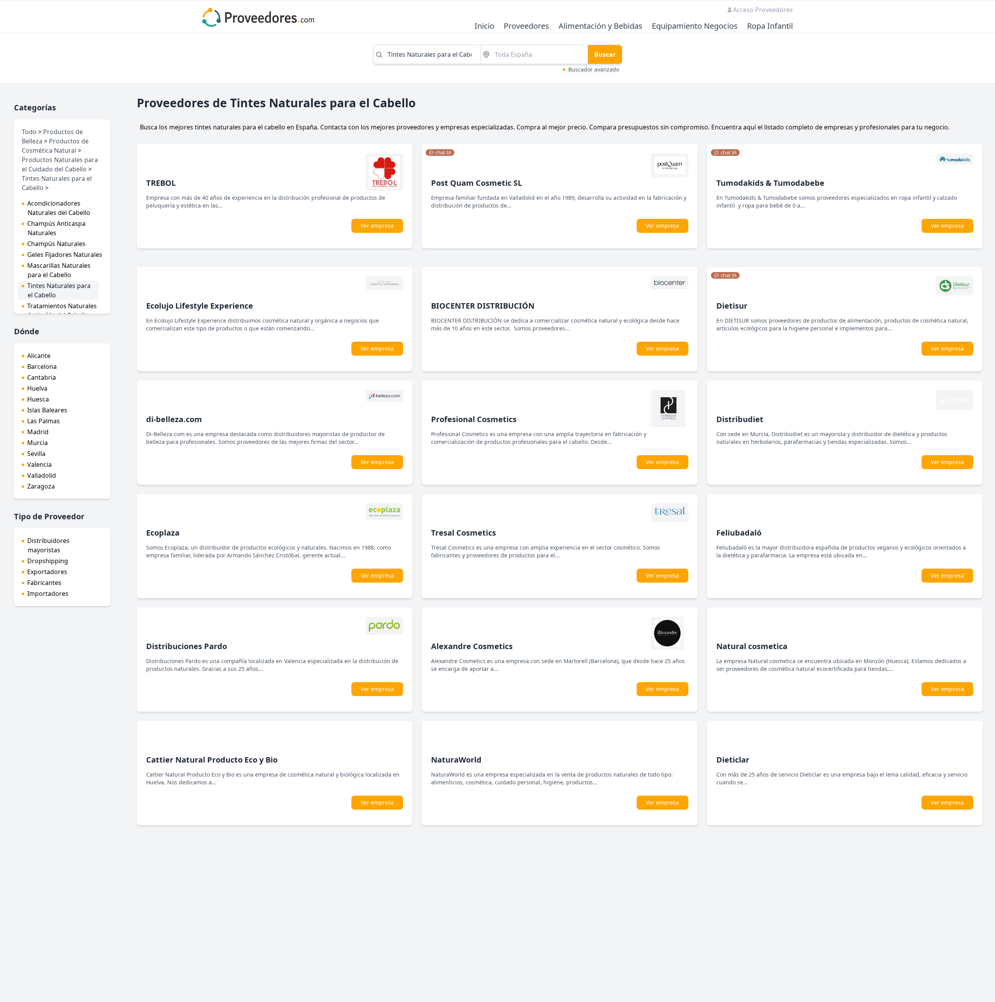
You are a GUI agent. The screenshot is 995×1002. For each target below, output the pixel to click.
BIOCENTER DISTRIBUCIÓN (482, 305)
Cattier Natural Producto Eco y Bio (212, 759)
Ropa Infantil (770, 26)
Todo (29, 131)
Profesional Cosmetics (474, 419)
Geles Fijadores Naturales (64, 254)
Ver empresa (377, 225)
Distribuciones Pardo (186, 646)
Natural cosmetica (751, 646)
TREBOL (161, 183)
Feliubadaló (738, 532)
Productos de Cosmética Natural (55, 146)
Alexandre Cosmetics (472, 646)
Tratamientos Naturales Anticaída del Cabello (62, 310)
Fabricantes (44, 582)
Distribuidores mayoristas (48, 545)
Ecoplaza (163, 532)
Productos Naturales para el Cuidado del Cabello (60, 164)
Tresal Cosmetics (463, 532)
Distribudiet (739, 419)
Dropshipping (47, 561)
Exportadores (47, 571)
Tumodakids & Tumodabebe (770, 183)
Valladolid (41, 475)
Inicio (484, 26)
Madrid (38, 432)
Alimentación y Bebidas (600, 26)
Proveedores (526, 26)
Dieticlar (732, 759)
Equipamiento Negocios (695, 26)
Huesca (38, 399)
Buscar (605, 54)
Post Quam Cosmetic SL (476, 183)
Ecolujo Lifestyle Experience (199, 305)
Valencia (39, 464)
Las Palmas (43, 421)
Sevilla (36, 453)
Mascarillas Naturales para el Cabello (59, 270)
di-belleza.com (174, 419)
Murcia (37, 442)
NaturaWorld (456, 759)
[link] (440, 152)
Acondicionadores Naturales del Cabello (58, 208)
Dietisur (731, 305)
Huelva (37, 388)
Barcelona (42, 366)
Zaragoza (41, 486)
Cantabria (41, 377)
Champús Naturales (56, 243)
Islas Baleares (47, 410)
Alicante (39, 355)
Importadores (47, 593)
